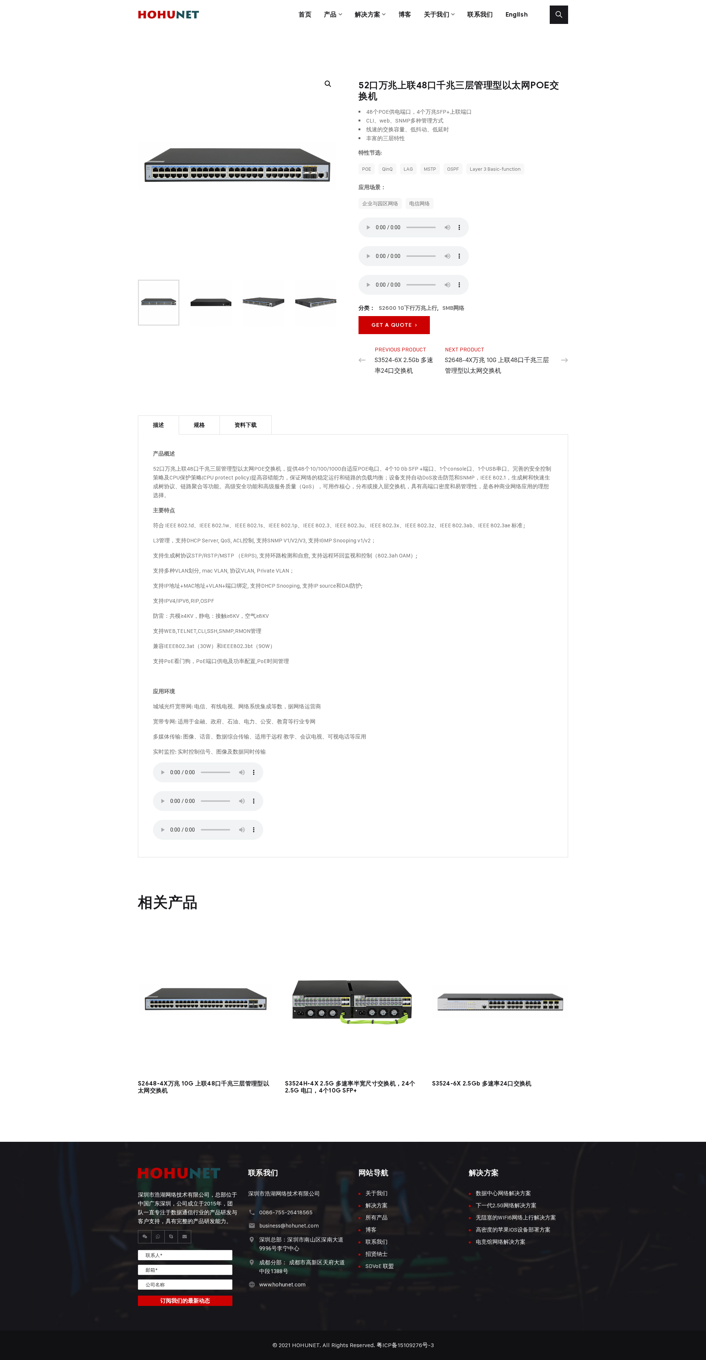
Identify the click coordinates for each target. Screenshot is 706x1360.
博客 (405, 14)
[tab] (158, 424)
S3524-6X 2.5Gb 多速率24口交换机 (482, 1083)
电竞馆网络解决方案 (500, 1241)
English (517, 14)
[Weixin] (144, 1236)
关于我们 (436, 14)
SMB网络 (453, 308)
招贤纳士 (377, 1253)
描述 (158, 425)
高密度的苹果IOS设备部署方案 (513, 1229)
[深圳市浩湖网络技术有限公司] (174, 4)
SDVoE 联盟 (380, 1265)
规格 (199, 425)
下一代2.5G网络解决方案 (506, 1205)
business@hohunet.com (289, 1225)
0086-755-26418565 (286, 1212)
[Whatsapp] (158, 1236)
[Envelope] (184, 1236)
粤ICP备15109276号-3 (405, 1345)
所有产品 (377, 1217)
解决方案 (367, 14)
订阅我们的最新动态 (185, 1300)
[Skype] (171, 1236)
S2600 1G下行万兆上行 (408, 308)
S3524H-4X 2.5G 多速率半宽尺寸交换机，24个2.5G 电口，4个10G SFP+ (350, 1087)
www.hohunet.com (282, 1284)
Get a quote (393, 325)
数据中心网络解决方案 (503, 1193)
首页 (305, 14)
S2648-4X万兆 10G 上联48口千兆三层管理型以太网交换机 (203, 1087)
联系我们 (480, 14)
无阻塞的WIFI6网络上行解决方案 (516, 1217)
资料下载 (246, 425)
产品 (330, 14)
